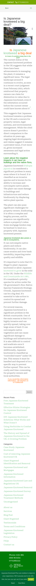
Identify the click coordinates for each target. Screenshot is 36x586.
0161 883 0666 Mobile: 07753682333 (16, 558)
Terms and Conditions (14, 526)
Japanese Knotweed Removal (18, 487)
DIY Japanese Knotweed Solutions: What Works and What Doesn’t (17, 420)
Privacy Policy (10, 537)
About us (8, 507)
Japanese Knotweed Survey (17, 491)
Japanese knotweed (15, 51)
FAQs (6, 541)
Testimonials (10, 523)
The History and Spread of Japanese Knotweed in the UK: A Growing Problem (16, 436)
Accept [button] (31, 579)
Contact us (9, 545)
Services (8, 511)
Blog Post (8, 515)
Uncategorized (11, 502)
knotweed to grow (12, 271)
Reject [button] (13, 583)
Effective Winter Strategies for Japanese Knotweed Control (17, 410)
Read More (21, 583)
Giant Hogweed (11, 519)
